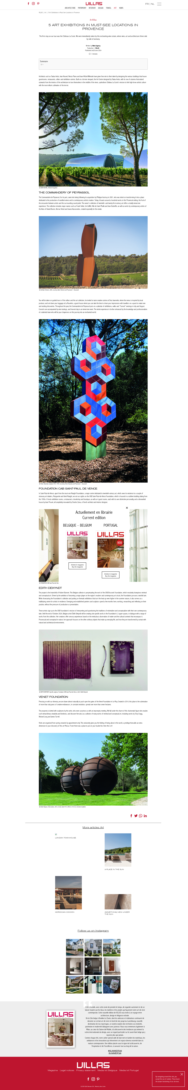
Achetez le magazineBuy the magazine (77, 566)
